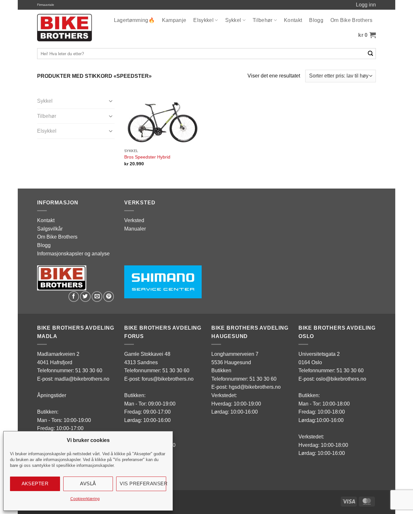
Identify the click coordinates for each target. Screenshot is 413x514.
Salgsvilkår (50, 228)
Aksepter (35, 483)
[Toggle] (111, 101)
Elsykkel (203, 20)
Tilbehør (263, 20)
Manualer (135, 228)
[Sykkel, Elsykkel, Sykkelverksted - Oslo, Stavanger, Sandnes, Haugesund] (64, 27)
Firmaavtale (45, 4)
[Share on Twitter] (85, 296)
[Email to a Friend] (97, 296)
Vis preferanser (143, 483)
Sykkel (233, 20)
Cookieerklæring (85, 499)
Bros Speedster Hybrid (147, 156)
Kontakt (293, 20)
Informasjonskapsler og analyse (73, 253)
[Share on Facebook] (73, 296)
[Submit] (370, 53)
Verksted (134, 220)
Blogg (316, 20)
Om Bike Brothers (351, 20)
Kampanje (174, 20)
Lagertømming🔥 (134, 20)
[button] (367, 35)
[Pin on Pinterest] (108, 296)
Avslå (88, 483)
